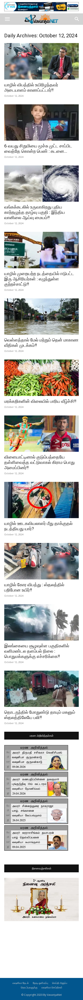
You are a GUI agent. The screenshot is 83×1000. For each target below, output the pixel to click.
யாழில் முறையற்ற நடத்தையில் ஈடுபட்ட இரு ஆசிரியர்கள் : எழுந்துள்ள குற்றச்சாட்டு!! (39, 279)
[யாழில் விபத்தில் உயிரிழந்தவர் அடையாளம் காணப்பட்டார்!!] (41, 61)
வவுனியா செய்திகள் (52, 987)
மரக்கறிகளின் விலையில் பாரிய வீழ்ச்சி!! (40, 401)
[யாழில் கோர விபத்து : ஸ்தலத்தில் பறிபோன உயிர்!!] (41, 561)
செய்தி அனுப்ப (59, 983)
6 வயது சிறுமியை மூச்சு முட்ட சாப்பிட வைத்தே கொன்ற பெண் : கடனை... (38, 148)
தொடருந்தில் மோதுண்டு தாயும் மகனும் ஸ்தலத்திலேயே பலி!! (39, 715)
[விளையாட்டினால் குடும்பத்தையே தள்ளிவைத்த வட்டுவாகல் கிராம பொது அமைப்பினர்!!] (41, 433)
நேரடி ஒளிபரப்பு (40, 983)
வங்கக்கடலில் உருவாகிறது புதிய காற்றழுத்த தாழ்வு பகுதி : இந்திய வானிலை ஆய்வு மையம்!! (34, 212)
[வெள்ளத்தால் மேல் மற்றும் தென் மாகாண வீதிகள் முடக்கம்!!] (41, 316)
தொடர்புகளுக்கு (29, 987)
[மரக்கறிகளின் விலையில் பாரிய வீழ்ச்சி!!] (41, 377)
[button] (7, 19)
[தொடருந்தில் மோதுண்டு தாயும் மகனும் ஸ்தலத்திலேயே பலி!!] (41, 689)
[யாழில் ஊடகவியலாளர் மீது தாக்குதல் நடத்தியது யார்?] (41, 500)
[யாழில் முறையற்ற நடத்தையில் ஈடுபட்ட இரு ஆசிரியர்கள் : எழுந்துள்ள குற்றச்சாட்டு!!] (41, 250)
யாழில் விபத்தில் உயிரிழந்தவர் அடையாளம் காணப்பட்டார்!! (31, 87)
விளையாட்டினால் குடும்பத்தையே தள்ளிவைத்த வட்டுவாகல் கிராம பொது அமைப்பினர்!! (39, 462)
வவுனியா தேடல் (21, 983)
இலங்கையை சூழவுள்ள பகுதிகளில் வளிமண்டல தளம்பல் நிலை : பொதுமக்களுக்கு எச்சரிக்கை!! (36, 651)
